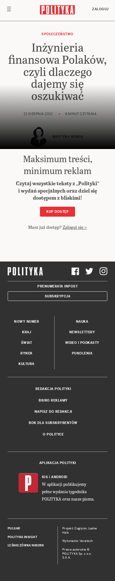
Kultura (26, 364)
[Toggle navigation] (9, 10)
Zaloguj (100, 9)
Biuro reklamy (53, 400)
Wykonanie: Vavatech (77, 541)
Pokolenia (82, 353)
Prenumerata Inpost (57, 286)
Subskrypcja (58, 296)
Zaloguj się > (75, 227)
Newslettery (82, 332)
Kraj (26, 332)
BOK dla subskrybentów (53, 423)
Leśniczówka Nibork (26, 545)
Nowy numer (26, 322)
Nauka (82, 322)
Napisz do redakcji (53, 412)
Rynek (26, 353)
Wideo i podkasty (82, 343)
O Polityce (53, 434)
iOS (45, 477)
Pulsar (14, 528)
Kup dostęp (57, 212)
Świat (26, 343)
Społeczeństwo (57, 34)
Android (59, 477)
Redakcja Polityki (53, 389)
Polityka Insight (22, 537)
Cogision (80, 528)
